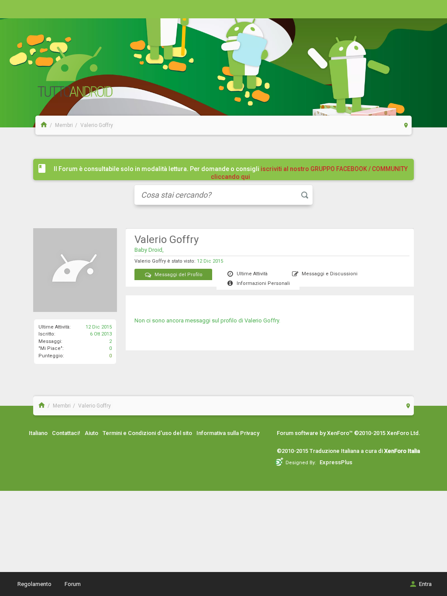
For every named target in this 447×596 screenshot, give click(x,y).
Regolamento (34, 584)
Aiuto (91, 433)
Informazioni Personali (263, 283)
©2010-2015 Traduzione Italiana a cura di (348, 451)
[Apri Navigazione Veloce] (406, 125)
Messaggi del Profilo (179, 274)
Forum (73, 584)
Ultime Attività (252, 274)
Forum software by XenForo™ (348, 433)
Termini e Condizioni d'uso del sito (147, 433)
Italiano (38, 433)
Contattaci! (66, 433)
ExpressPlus (336, 462)
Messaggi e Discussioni (330, 274)
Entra (425, 584)
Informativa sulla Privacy (227, 433)
